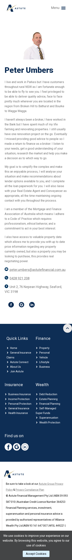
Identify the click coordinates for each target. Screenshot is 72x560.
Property (44, 348)
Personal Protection (19, 403)
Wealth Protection (49, 422)
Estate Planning (48, 399)
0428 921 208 (20, 278)
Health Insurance (18, 413)
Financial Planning (49, 403)
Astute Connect (19, 362)
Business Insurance (19, 394)
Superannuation (48, 417)
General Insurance (18, 408)
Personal (44, 352)
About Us (15, 366)
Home (13, 348)
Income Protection (19, 399)
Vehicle (43, 357)
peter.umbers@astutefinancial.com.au (38, 270)
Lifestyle (44, 362)
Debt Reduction (48, 394)
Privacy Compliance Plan (30, 489)
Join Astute (17, 371)
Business (44, 366)
